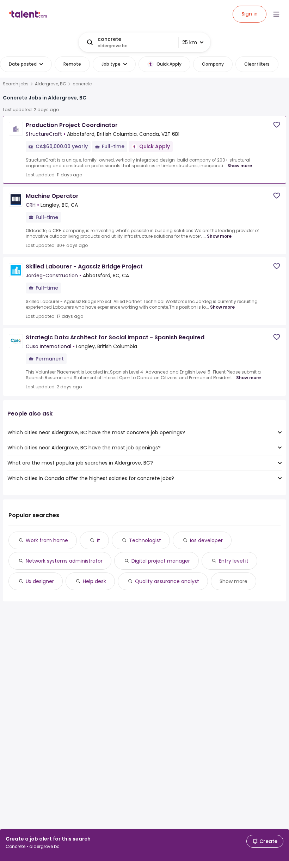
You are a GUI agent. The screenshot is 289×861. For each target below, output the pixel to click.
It (98, 540)
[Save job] (276, 125)
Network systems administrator (64, 560)
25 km (189, 42)
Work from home (47, 540)
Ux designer (40, 581)
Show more (239, 166)
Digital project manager (160, 560)
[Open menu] (276, 14)
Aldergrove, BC (50, 84)
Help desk (94, 581)
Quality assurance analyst (167, 581)
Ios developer (206, 540)
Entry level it (233, 560)
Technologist (145, 540)
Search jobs (16, 84)
